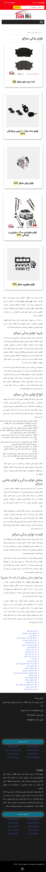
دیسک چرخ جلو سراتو (30, 640)
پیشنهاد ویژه (33, 635)
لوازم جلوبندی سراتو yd (29, 670)
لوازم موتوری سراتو (31, 680)
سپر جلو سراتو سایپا (31, 642)
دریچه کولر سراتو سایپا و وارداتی (27, 638)
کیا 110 (28, 565)
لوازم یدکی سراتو (31, 687)
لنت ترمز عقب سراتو (30, 656)
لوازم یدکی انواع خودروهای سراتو (26, 684)
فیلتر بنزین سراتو (33, 819)
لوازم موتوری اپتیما (31, 677)
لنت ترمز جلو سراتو (31, 654)
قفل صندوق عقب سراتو (29, 645)
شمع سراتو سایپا (13, 822)
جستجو (17, 7)
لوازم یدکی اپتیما (31, 682)
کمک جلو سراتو (32, 647)
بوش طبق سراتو (32, 631)
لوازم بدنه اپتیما (32, 661)
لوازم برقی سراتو (32, 666)
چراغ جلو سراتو (33, 833)
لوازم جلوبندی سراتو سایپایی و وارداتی (25, 673)
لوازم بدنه (34, 659)
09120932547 (9, 2)
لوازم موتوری (33, 675)
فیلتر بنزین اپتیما (33, 830)
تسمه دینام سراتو (13, 757)
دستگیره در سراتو (13, 830)
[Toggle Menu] (41, 22)
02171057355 (38, 2)
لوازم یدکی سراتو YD (30, 689)
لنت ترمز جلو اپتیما (31, 652)
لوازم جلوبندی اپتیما (31, 668)
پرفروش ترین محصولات (29, 633)
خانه (40, 32)
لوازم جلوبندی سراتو (33, 750)
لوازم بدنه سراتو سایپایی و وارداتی (26, 663)
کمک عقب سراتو (32, 649)
